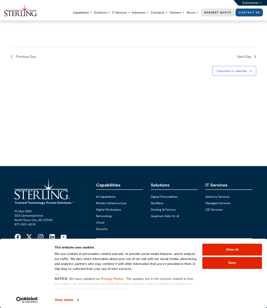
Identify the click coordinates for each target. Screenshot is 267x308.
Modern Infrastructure (111, 203)
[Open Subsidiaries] (261, 3)
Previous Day (26, 56)
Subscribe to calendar (232, 71)
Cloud (100, 222)
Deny (232, 263)
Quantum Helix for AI (165, 216)
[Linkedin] (52, 237)
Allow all (232, 249)
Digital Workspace (108, 209)
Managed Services (217, 203)
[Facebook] (18, 237)
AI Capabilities (106, 197)
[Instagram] (41, 237)
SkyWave (157, 203)
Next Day (244, 56)
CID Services (214, 209)
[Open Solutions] (109, 12)
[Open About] (197, 12)
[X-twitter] (29, 237)
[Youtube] (63, 237)
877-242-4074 (25, 224)
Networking (104, 216)
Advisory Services (217, 197)
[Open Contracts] (167, 12)
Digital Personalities (164, 197)
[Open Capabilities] (91, 12)
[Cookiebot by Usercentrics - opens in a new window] (27, 300)
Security (102, 229)
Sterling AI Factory (163, 209)
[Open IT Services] (129, 12)
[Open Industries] (147, 12)
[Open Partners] (183, 12)
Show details (64, 300)
